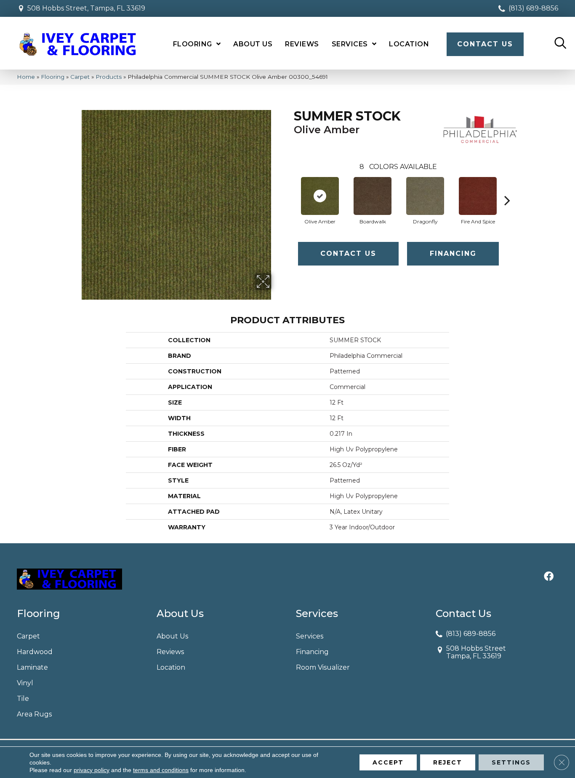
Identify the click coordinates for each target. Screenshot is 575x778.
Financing (453, 253)
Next (507, 187)
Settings (511, 762)
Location (171, 667)
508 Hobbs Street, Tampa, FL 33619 (86, 8)
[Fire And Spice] (478, 196)
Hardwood (35, 652)
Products (109, 76)
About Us (172, 636)
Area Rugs (34, 714)
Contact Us (348, 253)
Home (26, 76)
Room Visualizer (323, 667)
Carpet (80, 76)
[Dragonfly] (425, 196)
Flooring (52, 76)
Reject (447, 762)
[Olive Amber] (320, 196)
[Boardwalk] (372, 196)
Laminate (32, 667)
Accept (388, 762)
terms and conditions (161, 770)
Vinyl (25, 683)
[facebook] (549, 576)
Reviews (170, 652)
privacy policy (91, 770)
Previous (289, 187)
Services (309, 636)
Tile (23, 699)
